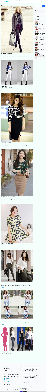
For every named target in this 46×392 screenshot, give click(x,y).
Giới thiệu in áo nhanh (38, 12)
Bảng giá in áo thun (20, 2)
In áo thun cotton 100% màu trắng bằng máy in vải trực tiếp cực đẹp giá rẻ (41, 40)
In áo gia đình (16, 2)
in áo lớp (12, 367)
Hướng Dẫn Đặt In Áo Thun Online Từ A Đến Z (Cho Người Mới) (31, 378)
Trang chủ (11, 0)
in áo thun (5, 367)
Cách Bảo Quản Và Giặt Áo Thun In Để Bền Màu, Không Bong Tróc (31, 375)
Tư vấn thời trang (10, 54)
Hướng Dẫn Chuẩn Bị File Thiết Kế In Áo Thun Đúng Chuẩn (30, 377)
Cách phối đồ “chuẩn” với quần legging (6, 53)
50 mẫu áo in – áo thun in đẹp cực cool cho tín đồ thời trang (41, 55)
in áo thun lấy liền (7, 368)
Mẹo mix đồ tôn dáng (4, 86)
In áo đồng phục (12, 2)
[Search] (40, 1)
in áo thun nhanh (9, 367)
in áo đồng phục (16, 367)
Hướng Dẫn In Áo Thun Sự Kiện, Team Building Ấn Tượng (30, 369)
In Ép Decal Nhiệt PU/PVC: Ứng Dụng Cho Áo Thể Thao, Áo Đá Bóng (32, 382)
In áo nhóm (17, 0)
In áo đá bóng (30, 0)
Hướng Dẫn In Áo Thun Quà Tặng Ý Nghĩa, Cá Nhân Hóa (30, 368)
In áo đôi (34, 0)
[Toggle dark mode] (41, 1)
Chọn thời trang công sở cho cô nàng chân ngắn (8, 196)
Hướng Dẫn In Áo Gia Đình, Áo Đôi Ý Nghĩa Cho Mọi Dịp (30, 370)
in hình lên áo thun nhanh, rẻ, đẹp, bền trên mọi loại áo (41, 53)
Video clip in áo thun (37, 16)
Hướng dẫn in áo (37, 13)
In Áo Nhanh (6, 54)
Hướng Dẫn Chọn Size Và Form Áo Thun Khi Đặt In (29, 376)
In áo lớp (14, 0)
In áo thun (27, 0)
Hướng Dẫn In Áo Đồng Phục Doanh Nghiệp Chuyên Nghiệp (31, 371)
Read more (3, 90)
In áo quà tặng (20, 0)
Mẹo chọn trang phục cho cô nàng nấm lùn (7, 243)
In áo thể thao (24, 0)
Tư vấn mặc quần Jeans (4, 352)
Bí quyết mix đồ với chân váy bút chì (6, 142)
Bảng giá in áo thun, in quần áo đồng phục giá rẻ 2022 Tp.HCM (41, 45)
